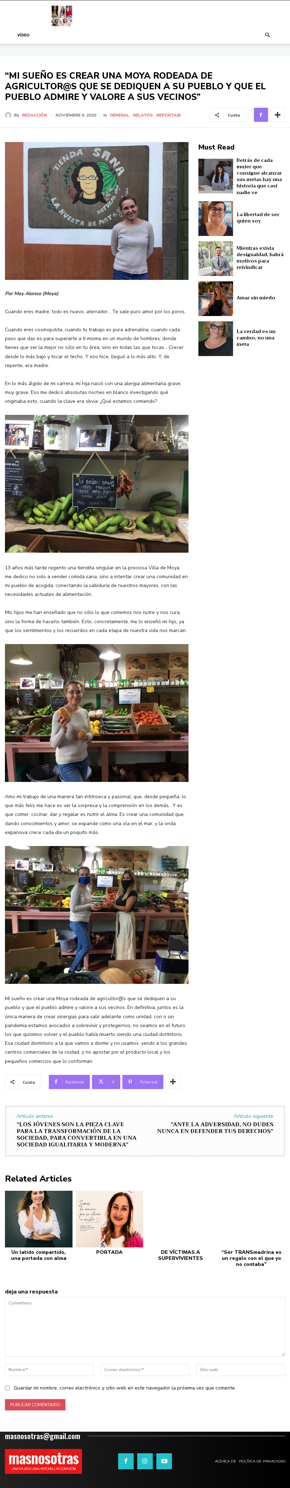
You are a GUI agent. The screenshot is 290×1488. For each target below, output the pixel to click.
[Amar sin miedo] (215, 298)
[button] (267, 35)
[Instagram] (145, 1461)
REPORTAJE (168, 115)
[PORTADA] (110, 1219)
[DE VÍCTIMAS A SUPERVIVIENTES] (180, 1219)
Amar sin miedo (256, 298)
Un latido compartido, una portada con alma (38, 1255)
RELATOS (143, 115)
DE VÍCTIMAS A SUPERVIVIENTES (180, 1255)
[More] (277, 115)
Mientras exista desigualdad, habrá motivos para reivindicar (260, 258)
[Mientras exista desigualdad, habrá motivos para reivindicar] (215, 258)
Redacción (34, 115)
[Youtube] (164, 1461)
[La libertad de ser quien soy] (215, 218)
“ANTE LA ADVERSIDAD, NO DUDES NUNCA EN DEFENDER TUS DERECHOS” (215, 1128)
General (119, 115)
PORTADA (109, 1252)
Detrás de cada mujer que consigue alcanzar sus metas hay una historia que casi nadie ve (259, 176)
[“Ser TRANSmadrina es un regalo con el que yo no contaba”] (251, 1219)
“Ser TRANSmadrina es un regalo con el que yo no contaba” (251, 1258)
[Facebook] (261, 115)
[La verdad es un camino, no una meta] (215, 338)
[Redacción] (9, 115)
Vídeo (23, 35)
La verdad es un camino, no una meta (256, 337)
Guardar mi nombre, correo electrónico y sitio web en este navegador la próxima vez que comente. (125, 1388)
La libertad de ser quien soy (258, 217)
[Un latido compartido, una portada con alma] (38, 1219)
